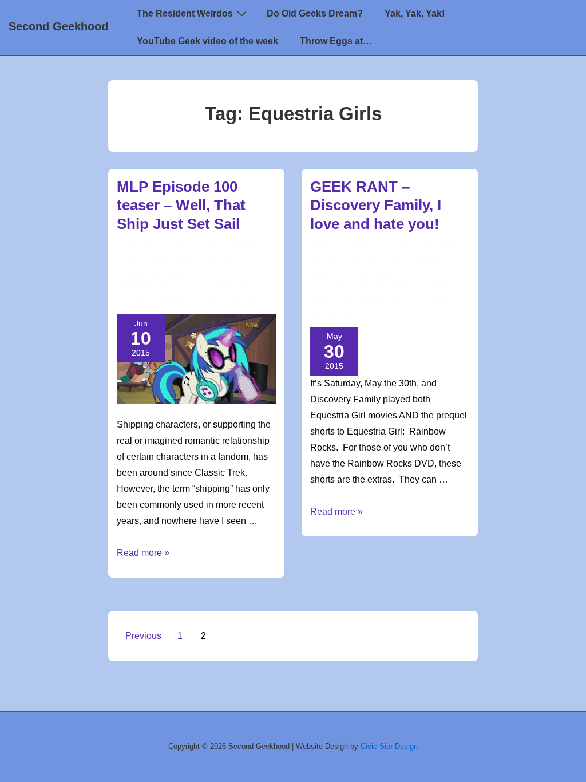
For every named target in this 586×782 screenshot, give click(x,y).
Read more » (143, 553)
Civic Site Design (389, 746)
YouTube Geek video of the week (207, 41)
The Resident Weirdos (185, 13)
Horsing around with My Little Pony (380, 274)
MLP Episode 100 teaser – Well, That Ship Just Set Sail (181, 205)
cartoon (239, 274)
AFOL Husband (192, 274)
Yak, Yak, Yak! (415, 13)
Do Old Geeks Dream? (315, 13)
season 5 (134, 299)
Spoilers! (226, 260)
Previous (143, 636)
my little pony (225, 287)
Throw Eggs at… (336, 41)
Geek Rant (420, 260)
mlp (188, 287)
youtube (245, 299)
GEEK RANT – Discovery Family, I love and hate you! (375, 205)
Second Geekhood (58, 26)
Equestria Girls (147, 287)
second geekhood (190, 299)
